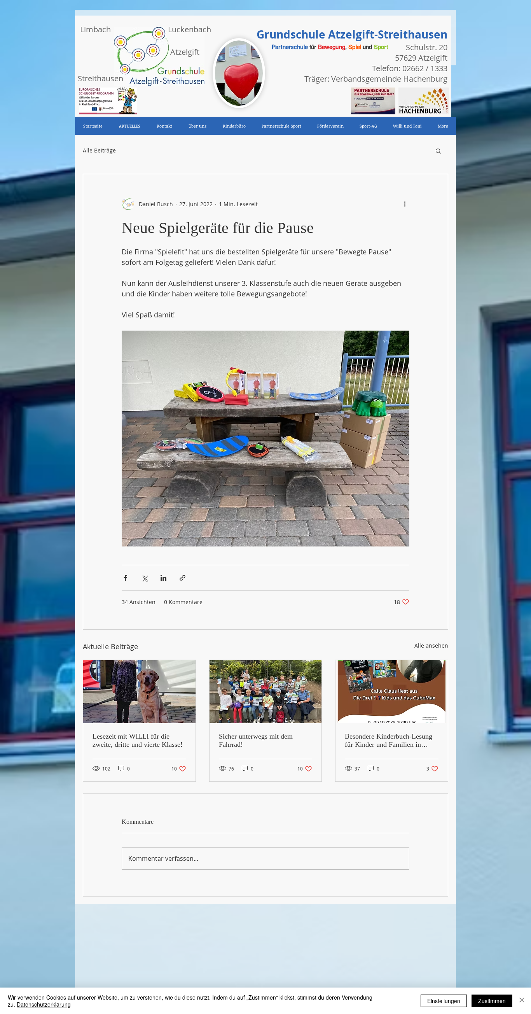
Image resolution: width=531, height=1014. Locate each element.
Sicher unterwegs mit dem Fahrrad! (256, 740)
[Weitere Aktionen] (404, 203)
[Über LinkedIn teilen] (163, 577)
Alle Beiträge (99, 150)
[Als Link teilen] (182, 577)
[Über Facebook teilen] (125, 577)
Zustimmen (492, 1001)
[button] (438, 150)
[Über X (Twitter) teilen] (144, 577)
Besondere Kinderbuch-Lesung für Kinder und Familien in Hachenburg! (388, 740)
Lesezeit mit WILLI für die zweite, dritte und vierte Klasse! (138, 740)
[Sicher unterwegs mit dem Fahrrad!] (266, 691)
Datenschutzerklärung (44, 1004)
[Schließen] (521, 1001)
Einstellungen (443, 1001)
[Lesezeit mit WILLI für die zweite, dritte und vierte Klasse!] (139, 691)
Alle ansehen (431, 645)
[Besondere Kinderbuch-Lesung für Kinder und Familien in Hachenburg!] (391, 691)
